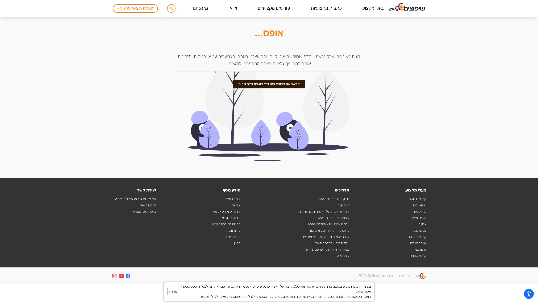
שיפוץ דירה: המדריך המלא (333, 199)
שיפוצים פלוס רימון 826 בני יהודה (135, 199)
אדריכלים (420, 212)
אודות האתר (232, 199)
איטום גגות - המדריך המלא (332, 218)
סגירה (173, 292)
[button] (171, 8)
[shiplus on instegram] (114, 275)
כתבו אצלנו (233, 237)
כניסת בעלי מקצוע (144, 212)
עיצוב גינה (343, 256)
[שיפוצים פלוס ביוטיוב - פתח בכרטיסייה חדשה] (121, 277)
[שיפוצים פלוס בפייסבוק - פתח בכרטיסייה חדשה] (128, 277)
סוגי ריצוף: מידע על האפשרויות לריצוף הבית (323, 212)
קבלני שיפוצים (417, 199)
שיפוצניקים (419, 205)
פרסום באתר (148, 205)
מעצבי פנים (419, 218)
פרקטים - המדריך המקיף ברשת (329, 231)
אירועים (235, 205)
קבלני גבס (419, 231)
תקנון (237, 243)
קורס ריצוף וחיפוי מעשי (226, 212)
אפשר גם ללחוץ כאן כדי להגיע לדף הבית (269, 84)
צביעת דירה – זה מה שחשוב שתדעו (327, 249)
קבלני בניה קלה (416, 237)
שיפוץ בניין (420, 249)
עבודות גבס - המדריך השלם (331, 243)
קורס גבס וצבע (231, 218)
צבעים (422, 224)
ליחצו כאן (207, 297)
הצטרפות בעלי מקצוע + (135, 8)
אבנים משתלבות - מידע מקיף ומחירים (326, 237)
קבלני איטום (418, 256)
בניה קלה (343, 205)
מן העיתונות (233, 231)
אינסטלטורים (418, 243)
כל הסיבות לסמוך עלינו (226, 224)
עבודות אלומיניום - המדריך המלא (328, 224)
